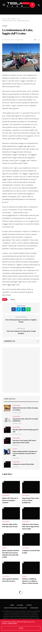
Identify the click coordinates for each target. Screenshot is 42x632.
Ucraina (4, 25)
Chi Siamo (20, 605)
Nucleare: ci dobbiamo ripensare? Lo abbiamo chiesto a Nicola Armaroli (30, 581)
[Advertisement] (21, 370)
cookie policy (12, 623)
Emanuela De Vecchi (8, 39)
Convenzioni (34, 608)
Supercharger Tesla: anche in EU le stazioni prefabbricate (30, 500)
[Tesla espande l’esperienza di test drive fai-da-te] (11, 568)
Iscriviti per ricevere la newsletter (15, 608)
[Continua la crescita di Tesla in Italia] (7, 464)
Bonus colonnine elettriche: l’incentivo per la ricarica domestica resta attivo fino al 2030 (25, 453)
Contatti (29, 605)
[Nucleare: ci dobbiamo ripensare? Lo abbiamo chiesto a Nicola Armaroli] (31, 568)
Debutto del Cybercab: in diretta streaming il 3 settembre (10, 500)
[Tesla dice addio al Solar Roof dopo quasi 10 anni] (7, 430)
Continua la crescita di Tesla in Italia (23, 464)
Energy (24, 576)
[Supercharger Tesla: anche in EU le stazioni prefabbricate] (7, 419)
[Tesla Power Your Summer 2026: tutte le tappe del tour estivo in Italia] (7, 440)
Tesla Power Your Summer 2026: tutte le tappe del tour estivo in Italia (30, 527)
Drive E (15, 449)
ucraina (12, 299)
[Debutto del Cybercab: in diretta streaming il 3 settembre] (7, 408)
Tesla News (16, 405)
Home (12, 605)
